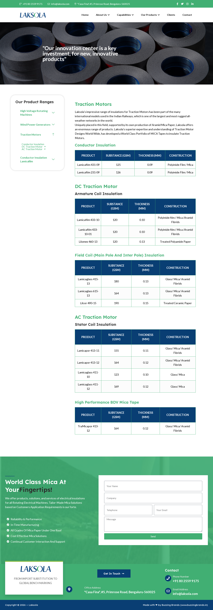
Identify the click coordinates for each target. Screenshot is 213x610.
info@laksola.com (60, 3)
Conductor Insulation (33, 144)
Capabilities (124, 14)
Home (85, 14)
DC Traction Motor (32, 146)
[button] (37, 113)
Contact (187, 14)
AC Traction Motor (32, 149)
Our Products (149, 14)
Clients (171, 14)
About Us (101, 14)
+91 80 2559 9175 (32, 3)
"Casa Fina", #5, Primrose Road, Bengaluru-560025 (103, 3)
